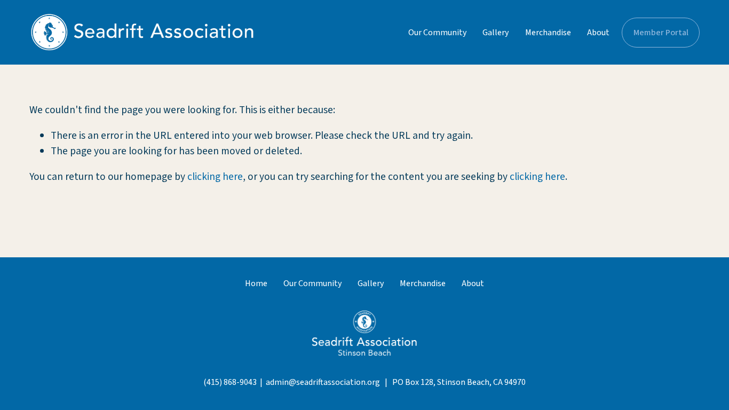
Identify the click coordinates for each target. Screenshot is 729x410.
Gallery (495, 32)
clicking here (215, 176)
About (598, 32)
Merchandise (548, 32)
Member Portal (660, 32)
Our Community (437, 32)
